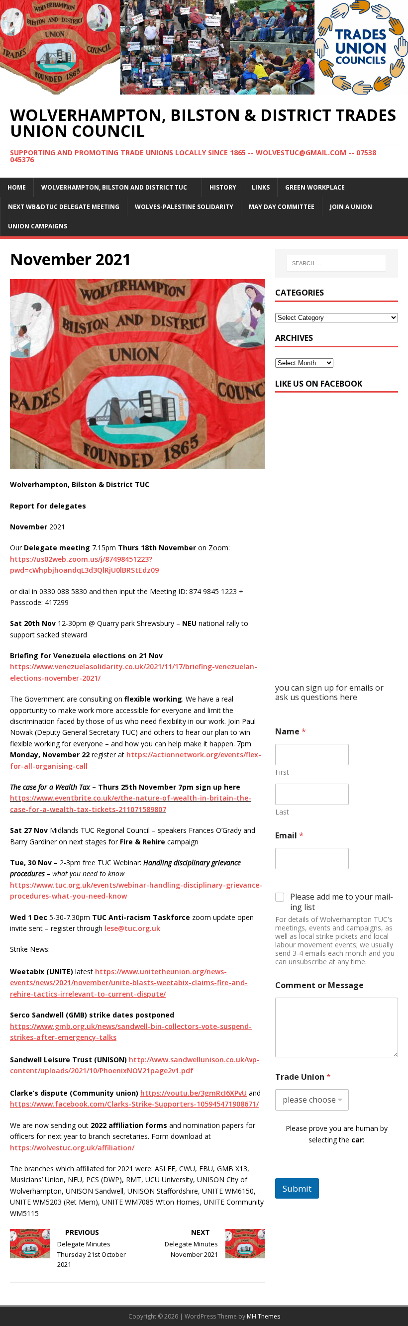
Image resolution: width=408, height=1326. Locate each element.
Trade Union (303, 1077)
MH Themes (263, 1316)
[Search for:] (336, 263)
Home (16, 187)
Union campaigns (37, 226)
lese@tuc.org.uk (132, 928)
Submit (297, 1188)
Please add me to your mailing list (341, 902)
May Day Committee (281, 207)
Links (261, 187)
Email (289, 835)
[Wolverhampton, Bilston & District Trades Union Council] (204, 88)
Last (282, 812)
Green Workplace (315, 187)
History (222, 187)
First (282, 772)
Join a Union (351, 207)
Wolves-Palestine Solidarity (184, 207)
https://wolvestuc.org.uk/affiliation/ (72, 1147)
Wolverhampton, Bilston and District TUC (114, 187)
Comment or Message (319, 985)
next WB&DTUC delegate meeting (63, 207)
